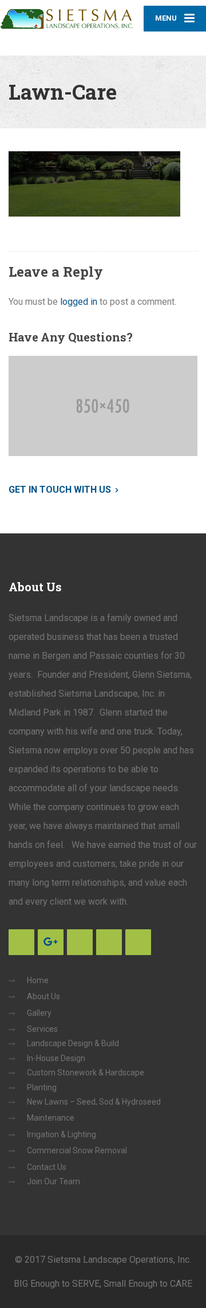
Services (42, 1029)
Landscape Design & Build (73, 1043)
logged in (78, 301)
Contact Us (46, 1167)
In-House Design (56, 1058)
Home (38, 980)
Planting (42, 1087)
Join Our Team (53, 1181)
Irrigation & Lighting (61, 1134)
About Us (43, 996)
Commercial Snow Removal (77, 1150)
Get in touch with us (60, 489)
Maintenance (50, 1117)
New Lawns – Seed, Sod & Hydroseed (94, 1101)
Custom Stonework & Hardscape (85, 1072)
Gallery (39, 1013)
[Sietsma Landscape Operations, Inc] (67, 14)
